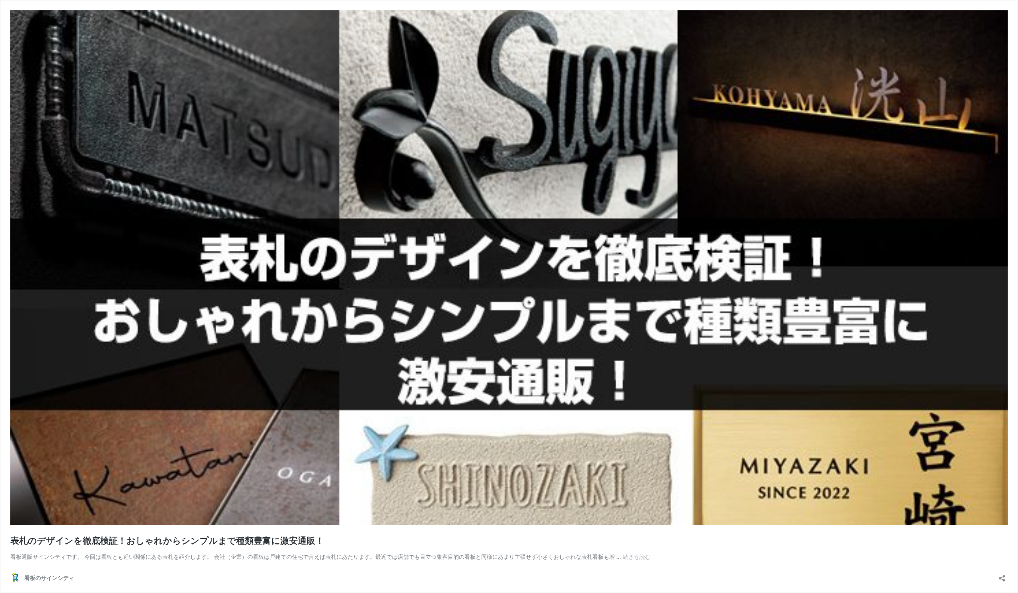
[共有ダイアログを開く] (1002, 576)
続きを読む (637, 556)
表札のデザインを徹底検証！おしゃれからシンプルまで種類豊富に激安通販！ (167, 540)
